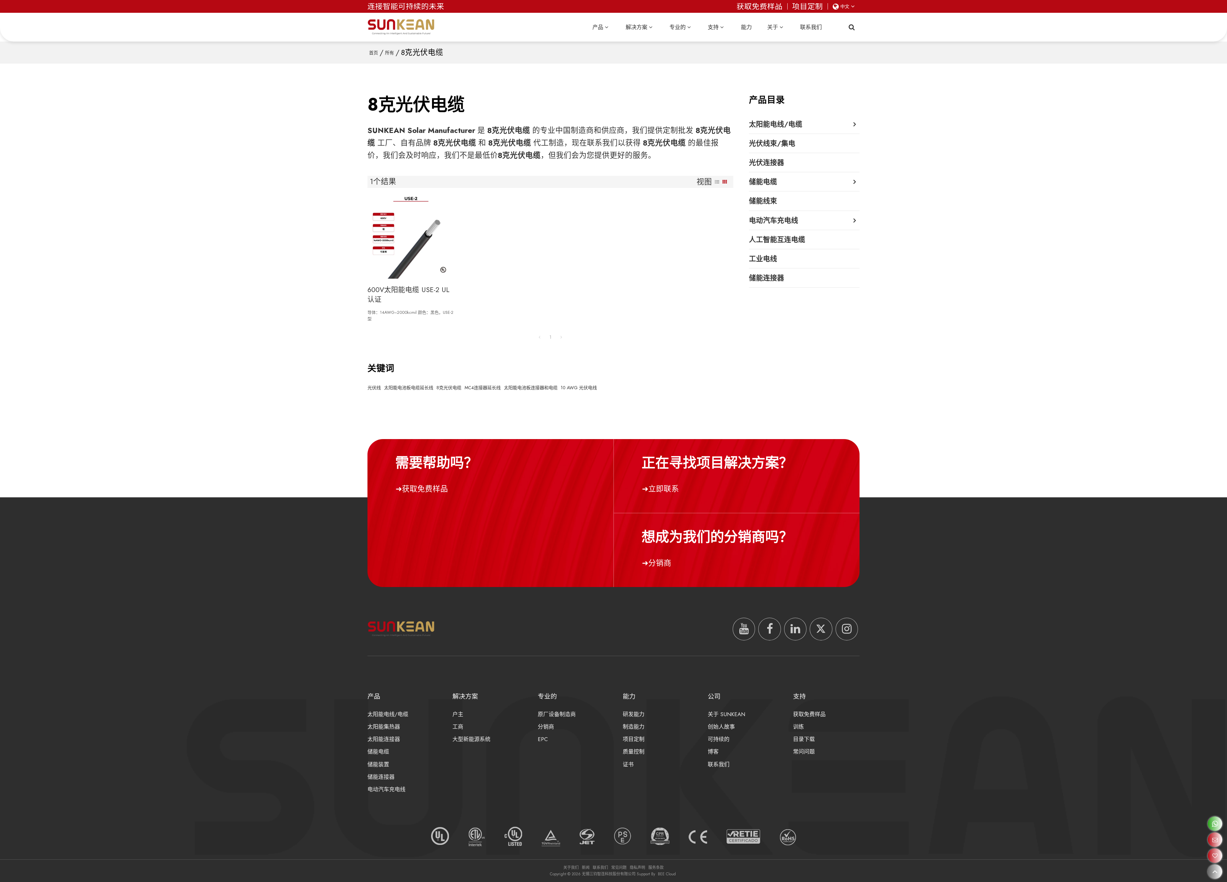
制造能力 (633, 727)
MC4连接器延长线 (483, 387)
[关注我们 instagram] (847, 629)
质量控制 (633, 751)
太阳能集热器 (383, 727)
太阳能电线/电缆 (387, 714)
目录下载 (804, 739)
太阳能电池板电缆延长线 (408, 387)
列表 (717, 182)
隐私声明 (637, 867)
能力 (746, 27)
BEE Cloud (667, 874)
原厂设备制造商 (557, 714)
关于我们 (571, 867)
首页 (373, 53)
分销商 (659, 563)
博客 (713, 751)
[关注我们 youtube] (744, 629)
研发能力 (633, 714)
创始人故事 (721, 727)
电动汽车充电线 (386, 789)
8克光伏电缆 (448, 387)
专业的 (677, 27)
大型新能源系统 (471, 739)
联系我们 (811, 27)
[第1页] (539, 337)
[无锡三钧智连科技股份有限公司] (401, 27)
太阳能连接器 (383, 739)
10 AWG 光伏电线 (579, 387)
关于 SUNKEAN (726, 714)
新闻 (586, 867)
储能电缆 (378, 751)
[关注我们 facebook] (769, 629)
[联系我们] (1215, 839)
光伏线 (374, 387)
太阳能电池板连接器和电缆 (531, 387)
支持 (713, 27)
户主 (457, 714)
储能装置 (378, 764)
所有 (389, 53)
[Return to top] (1215, 871)
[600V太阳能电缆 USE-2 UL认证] (410, 236)
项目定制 (807, 6)
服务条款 (656, 867)
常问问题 (804, 751)
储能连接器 (381, 777)
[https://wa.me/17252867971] (1215, 823)
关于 (772, 27)
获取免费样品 (760, 6)
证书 (628, 764)
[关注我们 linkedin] (795, 629)
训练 (798, 727)
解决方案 (636, 27)
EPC (543, 739)
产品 (597, 27)
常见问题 (619, 867)
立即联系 (663, 489)
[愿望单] (1215, 855)
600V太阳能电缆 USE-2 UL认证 (408, 294)
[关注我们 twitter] (821, 629)
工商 (457, 727)
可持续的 (718, 739)
